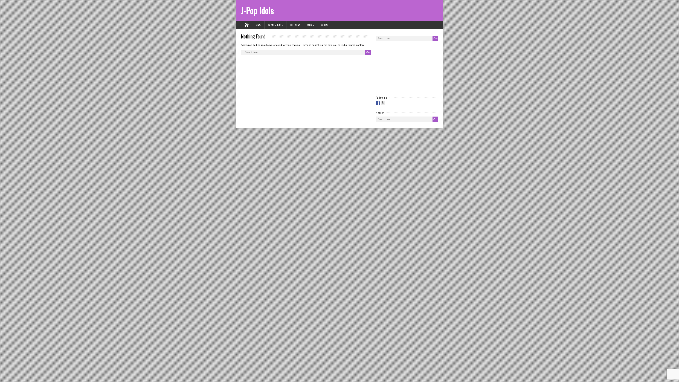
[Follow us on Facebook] (378, 103)
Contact (325, 25)
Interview (295, 25)
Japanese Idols (275, 25)
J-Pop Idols (257, 10)
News (258, 25)
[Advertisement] (402, 68)
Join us (310, 25)
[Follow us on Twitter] (383, 103)
